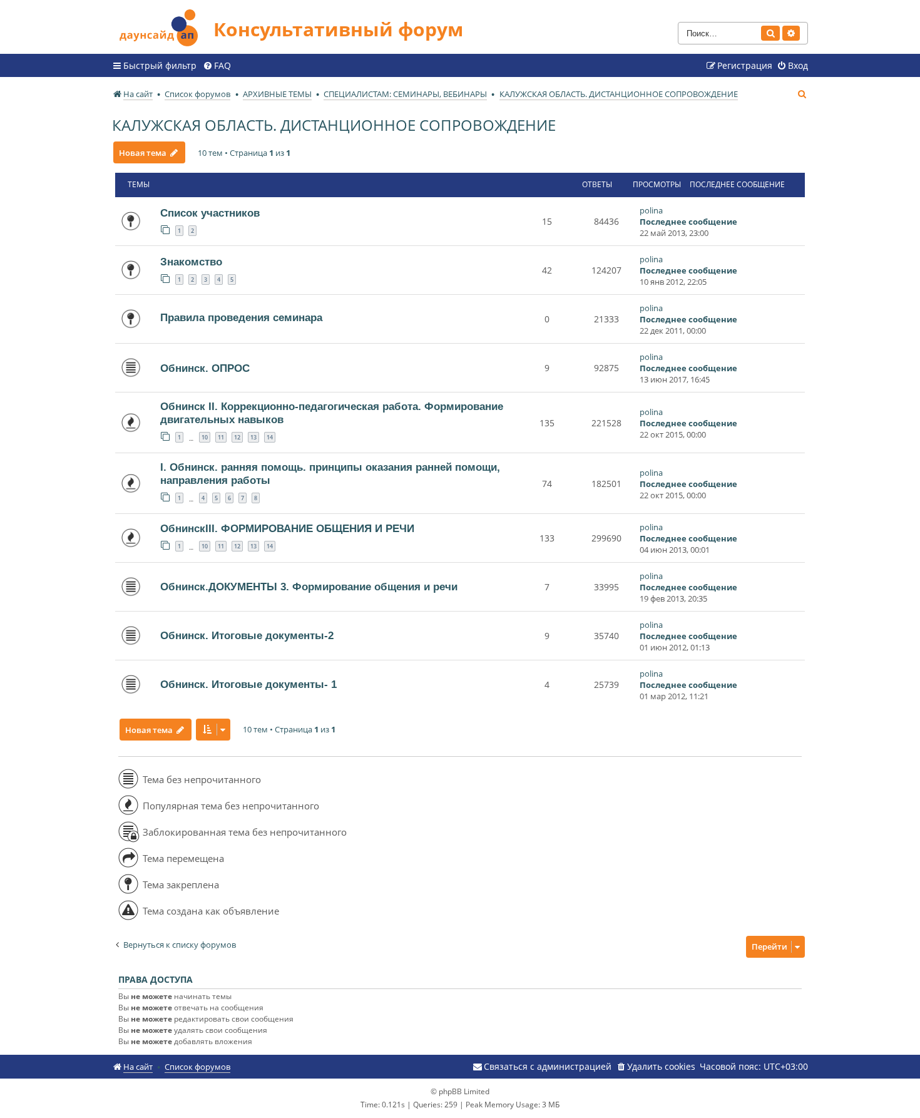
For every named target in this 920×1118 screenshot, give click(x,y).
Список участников (210, 213)
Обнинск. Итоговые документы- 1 (248, 684)
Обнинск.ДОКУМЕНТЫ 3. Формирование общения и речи (308, 586)
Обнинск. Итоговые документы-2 (247, 635)
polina (651, 210)
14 (270, 437)
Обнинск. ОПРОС (205, 368)
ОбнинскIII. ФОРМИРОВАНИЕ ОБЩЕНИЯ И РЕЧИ (287, 528)
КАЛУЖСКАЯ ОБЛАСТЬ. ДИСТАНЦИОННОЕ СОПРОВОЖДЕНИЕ (334, 125)
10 (205, 437)
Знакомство (191, 261)
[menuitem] (217, 66)
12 (237, 437)
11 (221, 437)
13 (253, 437)
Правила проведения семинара (241, 317)
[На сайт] (162, 26)
